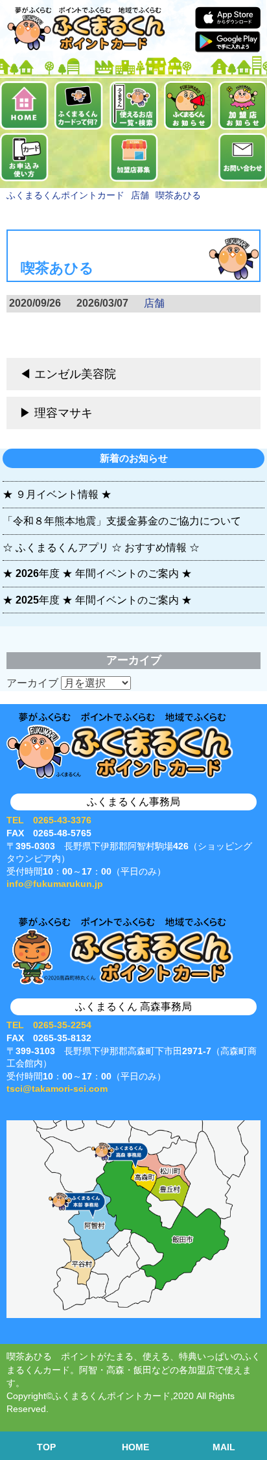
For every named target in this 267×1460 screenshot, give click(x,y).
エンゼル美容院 (75, 374)
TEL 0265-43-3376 (48, 820)
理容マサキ (63, 412)
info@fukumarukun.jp (54, 883)
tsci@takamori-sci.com (57, 1088)
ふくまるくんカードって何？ (78, 105)
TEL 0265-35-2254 (48, 1025)
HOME (135, 1447)
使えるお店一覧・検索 (134, 105)
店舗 (154, 303)
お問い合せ (242, 157)
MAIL (224, 1447)
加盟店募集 (134, 157)
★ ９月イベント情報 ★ (57, 494)
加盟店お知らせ (242, 105)
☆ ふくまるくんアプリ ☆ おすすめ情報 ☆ (101, 547)
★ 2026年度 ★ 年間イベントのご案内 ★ (97, 573)
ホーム (24, 105)
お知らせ (188, 105)
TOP (46, 1447)
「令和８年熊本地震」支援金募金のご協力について (122, 520)
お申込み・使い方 (24, 157)
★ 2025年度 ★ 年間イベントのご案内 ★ (97, 600)
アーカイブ (32, 683)
